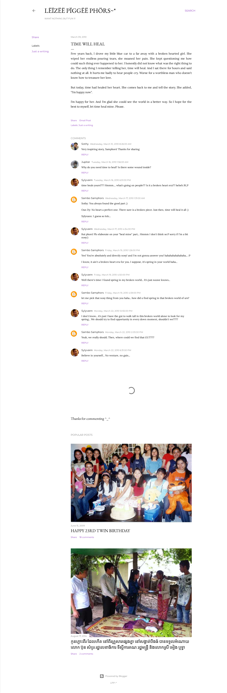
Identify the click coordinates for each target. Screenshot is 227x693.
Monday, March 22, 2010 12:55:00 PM (113, 311)
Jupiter (85, 162)
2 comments (86, 653)
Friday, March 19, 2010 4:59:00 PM (122, 292)
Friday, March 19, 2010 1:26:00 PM (122, 250)
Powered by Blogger (116, 676)
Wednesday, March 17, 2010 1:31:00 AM (125, 198)
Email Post (85, 120)
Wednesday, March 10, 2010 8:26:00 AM (110, 144)
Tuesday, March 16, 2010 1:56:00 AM (110, 162)
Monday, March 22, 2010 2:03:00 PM (124, 332)
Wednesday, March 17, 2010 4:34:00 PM (114, 229)
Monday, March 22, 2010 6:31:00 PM (112, 350)
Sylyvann (87, 180)
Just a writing (40, 51)
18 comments (86, 537)
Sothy (85, 143)
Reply (84, 154)
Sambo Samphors (92, 198)
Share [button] (35, 37)
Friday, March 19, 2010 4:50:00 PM (111, 274)
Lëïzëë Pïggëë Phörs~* (80, 10)
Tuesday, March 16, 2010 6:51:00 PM (112, 180)
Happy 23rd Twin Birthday (100, 530)
